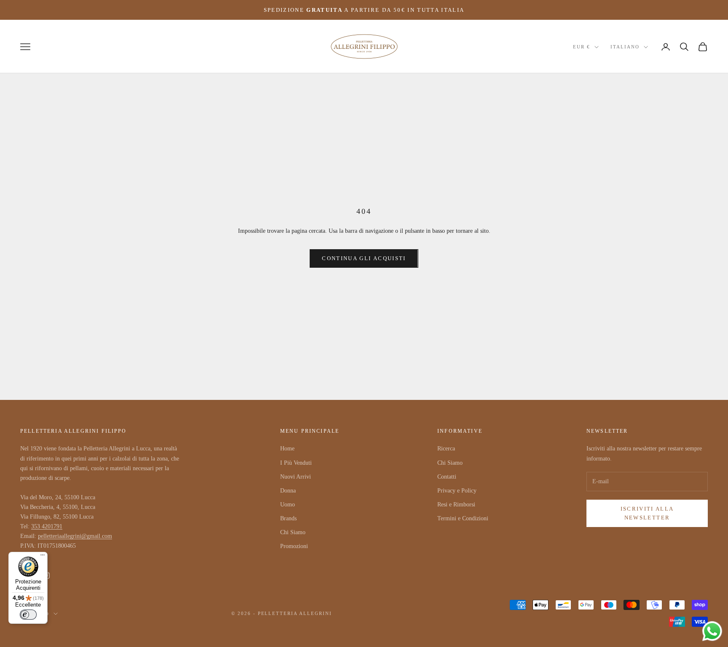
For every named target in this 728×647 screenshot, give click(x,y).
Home (287, 448)
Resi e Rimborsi (456, 504)
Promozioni (294, 546)
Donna (288, 490)
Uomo (287, 504)
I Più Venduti (296, 463)
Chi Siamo (292, 532)
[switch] (28, 615)
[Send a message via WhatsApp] (712, 631)
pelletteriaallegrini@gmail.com (75, 536)
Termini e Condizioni (462, 518)
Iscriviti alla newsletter (647, 513)
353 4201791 (46, 526)
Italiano (625, 47)
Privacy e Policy (456, 490)
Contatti (446, 477)
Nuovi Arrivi (295, 477)
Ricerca (446, 448)
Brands (288, 518)
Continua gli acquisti (364, 258)
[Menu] (42, 557)
